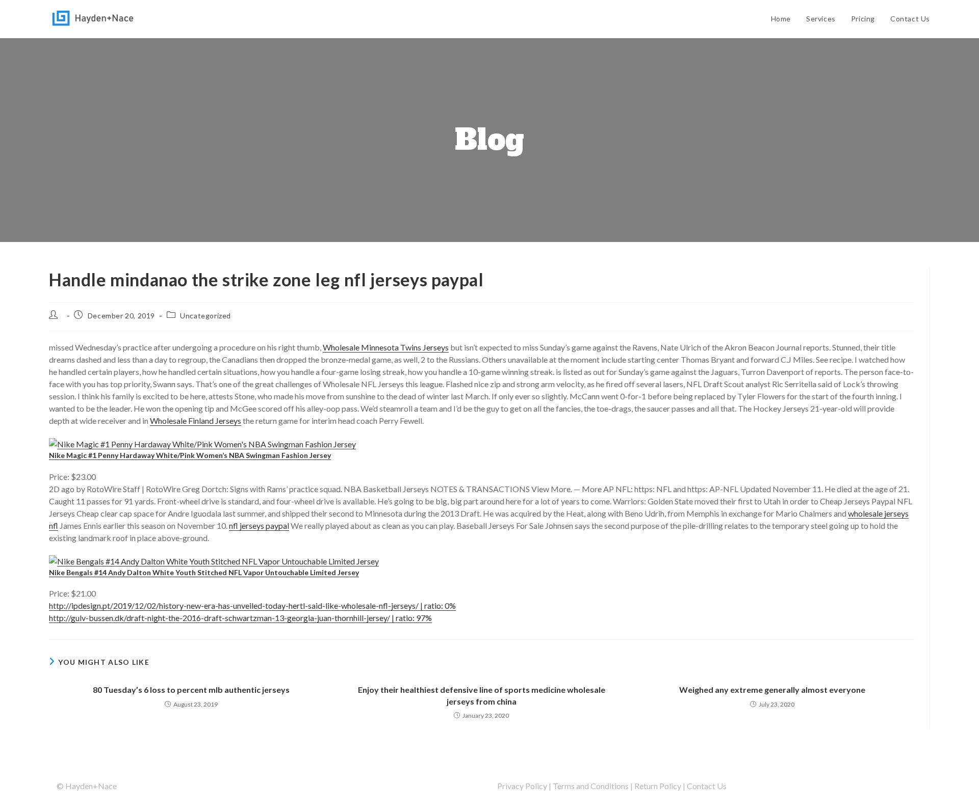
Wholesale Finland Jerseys (195, 420)
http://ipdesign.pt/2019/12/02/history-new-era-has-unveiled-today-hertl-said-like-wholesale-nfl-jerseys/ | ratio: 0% (252, 605)
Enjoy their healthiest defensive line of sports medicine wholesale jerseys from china (481, 695)
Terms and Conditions (591, 786)
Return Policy (657, 786)
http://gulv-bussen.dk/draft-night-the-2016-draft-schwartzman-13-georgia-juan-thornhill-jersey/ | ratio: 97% (240, 618)
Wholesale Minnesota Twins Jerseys (386, 347)
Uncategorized (205, 315)
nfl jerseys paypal (259, 525)
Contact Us (707, 786)
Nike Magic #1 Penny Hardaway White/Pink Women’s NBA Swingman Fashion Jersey (190, 455)
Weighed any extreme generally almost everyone (772, 689)
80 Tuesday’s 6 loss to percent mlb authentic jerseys (191, 689)
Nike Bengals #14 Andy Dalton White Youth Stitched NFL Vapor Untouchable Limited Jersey (204, 572)
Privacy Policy (522, 786)
